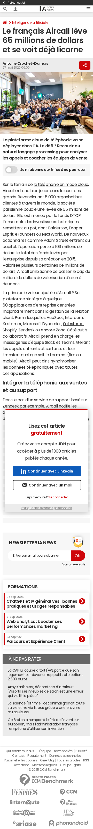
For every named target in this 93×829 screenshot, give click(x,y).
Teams (68, 342)
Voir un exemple (73, 564)
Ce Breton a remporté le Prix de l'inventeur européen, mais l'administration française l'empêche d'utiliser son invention (43, 724)
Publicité (81, 751)
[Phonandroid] (68, 823)
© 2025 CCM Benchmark (46, 769)
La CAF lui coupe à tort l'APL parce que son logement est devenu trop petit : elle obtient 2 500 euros (45, 674)
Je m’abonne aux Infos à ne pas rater (53, 169)
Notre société (63, 751)
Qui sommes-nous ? (21, 751)
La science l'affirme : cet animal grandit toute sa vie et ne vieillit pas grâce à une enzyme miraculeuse (46, 707)
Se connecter (57, 497)
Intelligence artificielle (30, 22)
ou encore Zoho (50, 330)
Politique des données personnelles (46, 508)
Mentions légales (44, 765)
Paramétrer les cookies (20, 760)
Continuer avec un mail (50, 485)
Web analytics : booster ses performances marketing (34, 621)
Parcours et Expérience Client (35, 639)
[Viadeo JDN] (68, 813)
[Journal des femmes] (25, 792)
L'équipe (45, 751)
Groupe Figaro (70, 765)
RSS (86, 760)
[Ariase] (25, 823)
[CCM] (68, 792)
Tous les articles (68, 760)
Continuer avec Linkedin (50, 471)
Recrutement (36, 755)
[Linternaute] (25, 802)
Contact (18, 755)
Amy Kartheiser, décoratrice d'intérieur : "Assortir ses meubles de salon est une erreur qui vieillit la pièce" (45, 691)
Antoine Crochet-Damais (25, 63)
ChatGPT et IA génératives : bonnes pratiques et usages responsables (41, 601)
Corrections (20, 765)
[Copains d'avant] (25, 813)
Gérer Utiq (47, 760)
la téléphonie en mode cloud (61, 184)
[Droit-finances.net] (68, 802)
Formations (22, 586)
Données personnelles (65, 755)
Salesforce (73, 324)
